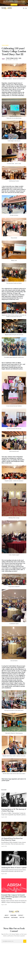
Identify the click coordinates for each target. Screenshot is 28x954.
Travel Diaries (5, 45)
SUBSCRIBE (13, 915)
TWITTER (21, 917)
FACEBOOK (6, 917)
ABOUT (6, 915)
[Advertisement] (14, 27)
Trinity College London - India (13, 58)
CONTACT (20, 915)
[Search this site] (24, 8)
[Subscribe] (24, 941)
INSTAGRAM (14, 917)
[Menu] (26, 8)
